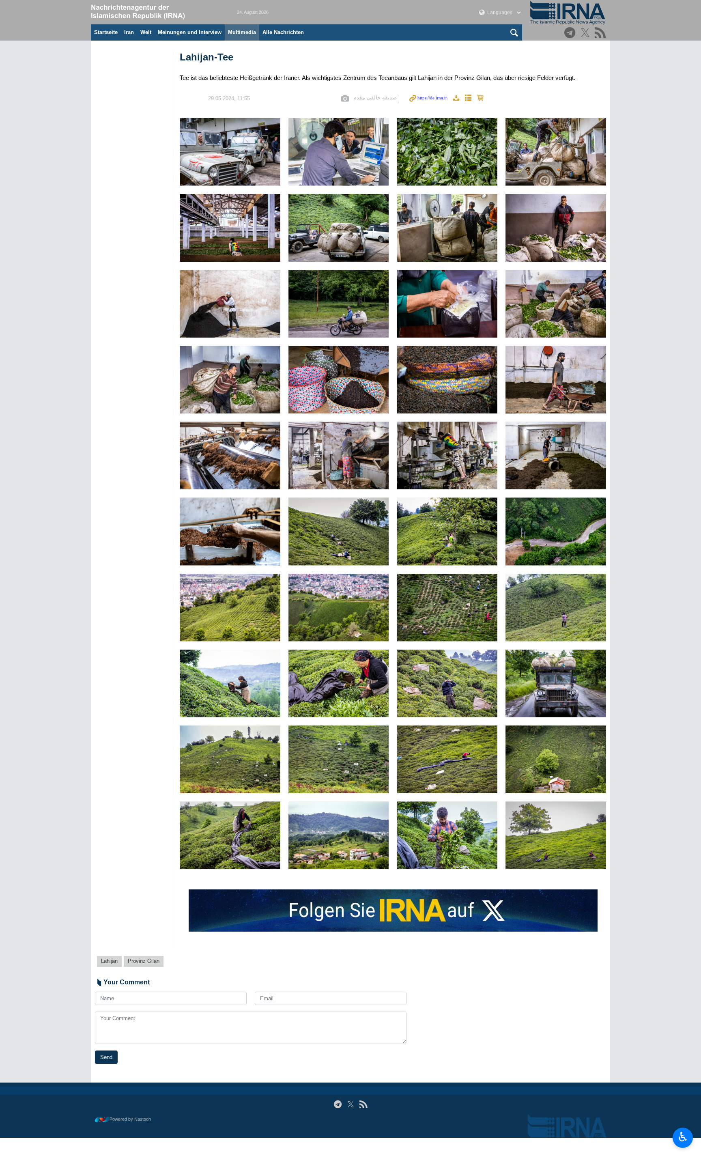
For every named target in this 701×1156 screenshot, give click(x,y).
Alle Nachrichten (283, 32)
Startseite (106, 32)
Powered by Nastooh (130, 1119)
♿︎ (683, 1137)
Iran (129, 32)
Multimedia (242, 32)
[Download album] (456, 98)
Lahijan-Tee (206, 57)
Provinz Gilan (143, 961)
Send (106, 1057)
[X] (586, 33)
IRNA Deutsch (156, 12)
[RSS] (601, 33)
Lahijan (109, 961)
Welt (145, 32)
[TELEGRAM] (571, 33)
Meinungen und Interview (189, 32)
